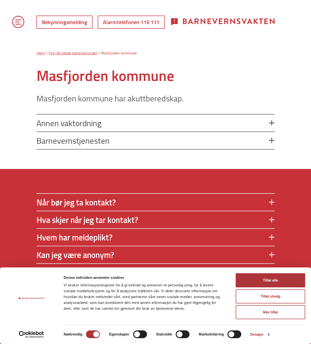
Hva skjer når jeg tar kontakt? (87, 219)
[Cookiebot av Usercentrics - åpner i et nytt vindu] (31, 334)
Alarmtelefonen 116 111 (131, 22)
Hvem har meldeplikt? (74, 237)
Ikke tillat (270, 312)
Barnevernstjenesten (73, 140)
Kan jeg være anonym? (75, 254)
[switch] (140, 334)
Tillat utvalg (270, 296)
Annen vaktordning (69, 123)
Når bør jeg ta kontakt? (76, 202)
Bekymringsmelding (64, 22)
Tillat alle (270, 280)
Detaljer (257, 334)
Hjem (40, 53)
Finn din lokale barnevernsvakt (73, 53)
